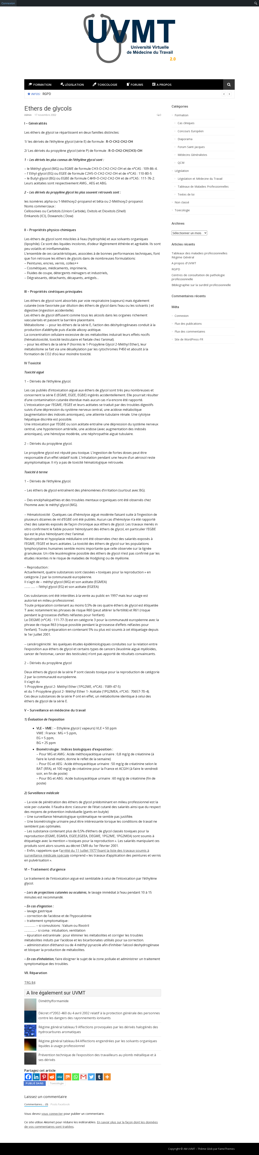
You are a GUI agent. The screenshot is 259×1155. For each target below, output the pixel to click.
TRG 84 (29, 982)
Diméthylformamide (53, 1001)
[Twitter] (91, 1076)
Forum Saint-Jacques (191, 147)
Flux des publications (188, 323)
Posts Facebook (60, 1104)
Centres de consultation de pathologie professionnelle (198, 277)
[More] (107, 1076)
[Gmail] (83, 1076)
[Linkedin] (36, 1076)
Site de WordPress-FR (189, 339)
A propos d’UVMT (184, 263)
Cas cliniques (186, 123)
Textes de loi (186, 194)
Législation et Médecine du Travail (200, 179)
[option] (136, 94)
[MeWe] (59, 1076)
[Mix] (67, 1076)
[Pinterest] (44, 1076)
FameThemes (226, 1149)
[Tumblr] (99, 1076)
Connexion (8, 3)
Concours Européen (191, 131)
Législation (182, 171)
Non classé (182, 202)
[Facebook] (28, 1076)
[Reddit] (51, 1076)
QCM (181, 163)
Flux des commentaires (190, 331)
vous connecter (52, 1114)
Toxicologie (57, 1083)
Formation (181, 115)
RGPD (46, 94)
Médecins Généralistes (192, 155)
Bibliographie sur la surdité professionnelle (201, 285)
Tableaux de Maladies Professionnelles (203, 186)
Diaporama (185, 139)
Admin (28, 115)
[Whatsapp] (75, 1076)
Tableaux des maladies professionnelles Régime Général (199, 255)
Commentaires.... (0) (36, 1104)
